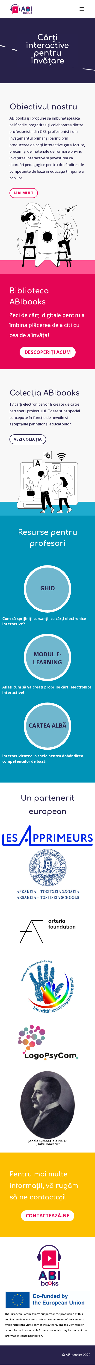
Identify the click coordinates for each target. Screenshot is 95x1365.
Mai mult (23, 192)
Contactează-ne (47, 1215)
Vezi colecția (28, 439)
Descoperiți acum (47, 352)
